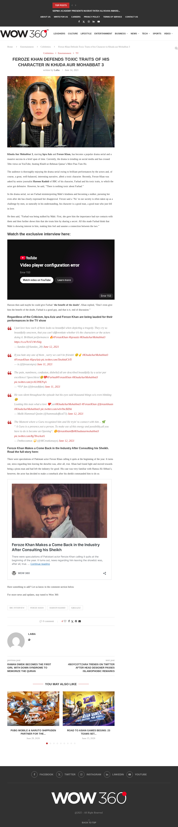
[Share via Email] (79, 621)
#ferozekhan (63, 431)
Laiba (56, 70)
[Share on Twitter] (72, 621)
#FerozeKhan (60, 337)
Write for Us (61, 17)
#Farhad (51, 377)
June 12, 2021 (51, 346)
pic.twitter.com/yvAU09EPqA (30, 381)
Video (167, 33)
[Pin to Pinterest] (76, 621)
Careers (75, 17)
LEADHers (59, 33)
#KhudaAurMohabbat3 (92, 337)
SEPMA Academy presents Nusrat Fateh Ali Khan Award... (86, 5)
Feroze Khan (37, 608)
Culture (73, 33)
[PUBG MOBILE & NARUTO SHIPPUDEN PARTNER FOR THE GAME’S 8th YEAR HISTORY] (33, 708)
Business (120, 33)
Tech (145, 33)
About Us (45, 17)
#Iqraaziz (74, 337)
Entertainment (103, 33)
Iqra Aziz (76, 608)
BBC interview (17, 608)
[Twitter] (84, 21)
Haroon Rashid (57, 608)
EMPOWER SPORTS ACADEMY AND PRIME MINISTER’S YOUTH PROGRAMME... (92, 11)
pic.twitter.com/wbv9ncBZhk (56, 409)
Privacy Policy (92, 17)
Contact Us (131, 17)
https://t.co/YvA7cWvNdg (28, 341)
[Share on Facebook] (69, 621)
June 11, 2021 (44, 364)
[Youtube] (99, 21)
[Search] (176, 48)
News (134, 33)
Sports (157, 33)
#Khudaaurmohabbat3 (86, 431)
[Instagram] (89, 21)
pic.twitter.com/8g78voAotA (29, 436)
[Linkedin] (94, 21)
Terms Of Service (112, 17)
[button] (72, 5)
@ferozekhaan (105, 404)
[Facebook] (79, 21)
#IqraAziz (35, 359)
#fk (72, 431)
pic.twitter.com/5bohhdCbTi (56, 359)
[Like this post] (65, 621)
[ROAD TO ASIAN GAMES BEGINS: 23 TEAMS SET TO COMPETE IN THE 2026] (89, 708)
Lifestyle (86, 33)
